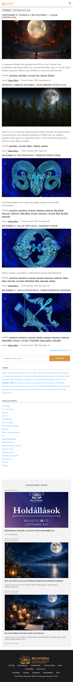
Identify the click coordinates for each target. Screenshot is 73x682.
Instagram (36, 673)
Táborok (5, 462)
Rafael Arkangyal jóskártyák (12, 445)
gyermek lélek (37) (20, 383)
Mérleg (30, 146)
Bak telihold (59, 210)
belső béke (23, 75)
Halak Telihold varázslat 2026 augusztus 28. (24, 633)
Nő (3, 435)
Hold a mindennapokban (10, 425)
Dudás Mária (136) (20, 379)
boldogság (15, 213)
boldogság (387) (7, 379)
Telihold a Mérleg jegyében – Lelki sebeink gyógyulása (34, 84)
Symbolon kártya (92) (37, 389)
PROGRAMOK (22, 665)
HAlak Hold (29, 280)
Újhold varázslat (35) (9, 373)
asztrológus (23, 210)
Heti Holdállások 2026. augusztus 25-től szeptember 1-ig (29, 531)
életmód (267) (56, 373)
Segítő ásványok (7, 449)
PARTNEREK (29, 669)
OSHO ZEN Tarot (8, 442)
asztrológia (13, 75)
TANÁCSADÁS (35, 665)
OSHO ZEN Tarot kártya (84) (60, 386)
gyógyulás (32, 75)
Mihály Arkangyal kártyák (11, 432)
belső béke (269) (63, 376)
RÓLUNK (11, 665)
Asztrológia (6, 406)
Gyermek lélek (7, 419)
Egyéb (4, 416)
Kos (37, 75)
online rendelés (46, 340)
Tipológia (5, 465)
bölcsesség (6, 213)
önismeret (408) (31, 376)
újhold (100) (41, 376)
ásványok (31, 210)
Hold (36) (44, 383)
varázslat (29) (6, 393)
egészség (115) (32, 379)
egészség (34, 213)
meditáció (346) (53, 383)
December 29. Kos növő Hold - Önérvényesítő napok (31, 155)
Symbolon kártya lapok (10, 455)
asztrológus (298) (35, 373)
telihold (52, 280)
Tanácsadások (6, 459)
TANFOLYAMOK (49, 665)
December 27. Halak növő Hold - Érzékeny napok (30, 225)
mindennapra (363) (24, 386)
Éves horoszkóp (7, 409)
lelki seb (43, 75)
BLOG (60, 665)
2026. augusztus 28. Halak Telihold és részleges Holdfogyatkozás (34, 581)
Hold (58, 213)
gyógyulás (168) (7, 382)
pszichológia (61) (8, 389)
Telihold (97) (61, 389)
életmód (39, 337)
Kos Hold (64, 213)
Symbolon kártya (8, 452)
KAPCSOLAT (41, 669)
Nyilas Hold (34, 340)
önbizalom (40, 210)
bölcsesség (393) (51, 376)
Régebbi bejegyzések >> (60, 350)
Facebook (16, 673)
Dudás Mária (13, 80)
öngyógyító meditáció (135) (15, 376)
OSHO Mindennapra (9, 439)
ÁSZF (58, 673)
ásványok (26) (46, 373)
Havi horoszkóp (7, 422)
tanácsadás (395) (51, 389)
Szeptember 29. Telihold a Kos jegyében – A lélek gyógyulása (30, 16)
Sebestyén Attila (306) (22, 389)
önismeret (49, 210)
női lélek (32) (35, 386)
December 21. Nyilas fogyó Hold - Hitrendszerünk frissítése (36, 290)
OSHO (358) (45, 386)
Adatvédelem (48, 673)
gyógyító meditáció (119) (57, 379)
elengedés (42, 213)
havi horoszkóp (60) (34, 383)
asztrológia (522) (23, 373)
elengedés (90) (43, 379)
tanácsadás (6, 216)
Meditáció (5, 429)
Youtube (26, 673)
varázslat (44, 146)
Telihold (51, 75)
